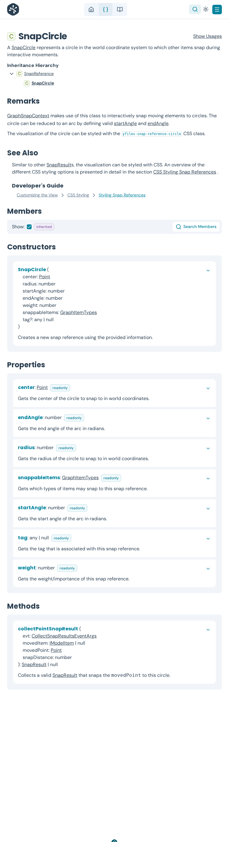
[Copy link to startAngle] (92, 507)
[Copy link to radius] (80, 447)
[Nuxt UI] (14, 9)
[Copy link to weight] (82, 568)
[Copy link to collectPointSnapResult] (62, 664)
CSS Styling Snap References (184, 172)
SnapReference (39, 73)
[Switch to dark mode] (206, 9)
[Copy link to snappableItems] (125, 477)
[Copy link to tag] (76, 538)
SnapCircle (23, 47)
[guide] (120, 9)
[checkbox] (29, 226)
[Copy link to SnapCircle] (73, 36)
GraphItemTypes (78, 312)
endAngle (158, 123)
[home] (91, 9)
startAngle (125, 123)
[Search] (195, 9)
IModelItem (61, 643)
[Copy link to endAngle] (88, 417)
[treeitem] (114, 74)
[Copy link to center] (74, 387)
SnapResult (59, 165)
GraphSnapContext (28, 116)
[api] (105, 9)
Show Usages (207, 36)
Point (44, 277)
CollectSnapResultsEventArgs (64, 636)
